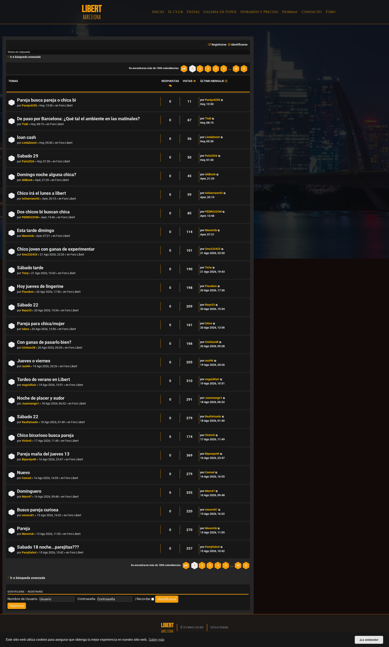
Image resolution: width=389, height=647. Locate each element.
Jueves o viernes (33, 360)
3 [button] (208, 68)
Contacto (311, 11)
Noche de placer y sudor (40, 398)
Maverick (28, 236)
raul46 (26, 366)
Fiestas (193, 11)
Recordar (144, 599)
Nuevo (23, 472)
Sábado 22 (27, 305)
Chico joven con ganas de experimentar (56, 249)
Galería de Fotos (219, 11)
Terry (25, 273)
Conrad (26, 478)
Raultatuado (30, 422)
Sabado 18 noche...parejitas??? (48, 547)
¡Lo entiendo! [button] (369, 639)
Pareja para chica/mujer (41, 323)
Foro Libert (66, 105)
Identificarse (16, 591)
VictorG (27, 441)
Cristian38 (28, 347)
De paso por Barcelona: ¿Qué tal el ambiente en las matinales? (78, 118)
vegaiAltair (29, 385)
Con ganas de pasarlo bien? (44, 342)
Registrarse (35, 591)
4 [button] (216, 68)
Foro (330, 11)
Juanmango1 (30, 403)
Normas (289, 11)
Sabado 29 (27, 156)
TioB (25, 124)
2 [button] (200, 68)
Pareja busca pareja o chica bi (46, 100)
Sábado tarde (30, 267)
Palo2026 (28, 161)
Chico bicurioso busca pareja (45, 435)
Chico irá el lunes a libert (41, 193)
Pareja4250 (29, 105)
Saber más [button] (156, 639)
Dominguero (29, 491)
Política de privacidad (219, 627)
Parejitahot (29, 552)
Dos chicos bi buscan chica (43, 211)
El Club (175, 11)
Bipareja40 (29, 459)
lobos (25, 329)
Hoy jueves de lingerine (40, 286)
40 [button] (236, 68)
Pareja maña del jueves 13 (43, 454)
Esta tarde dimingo (35, 230)
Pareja (23, 528)
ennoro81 (28, 515)
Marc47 (27, 496)
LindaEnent (29, 143)
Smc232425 (29, 254)
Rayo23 (27, 310)
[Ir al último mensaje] (222, 100)
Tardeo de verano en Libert (43, 379)
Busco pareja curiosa (37, 509)
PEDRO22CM (30, 217)
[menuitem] (238, 45)
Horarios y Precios (259, 11)
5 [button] (223, 68)
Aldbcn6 (27, 180)
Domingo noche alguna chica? (46, 174)
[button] (184, 68)
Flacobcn (28, 292)
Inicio (158, 11)
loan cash (26, 137)
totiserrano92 (31, 198)
